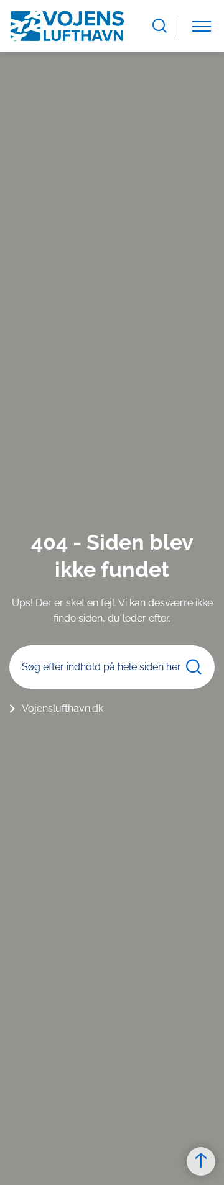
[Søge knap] (159, 26)
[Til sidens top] (201, 1161)
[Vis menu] (202, 26)
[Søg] (194, 666)
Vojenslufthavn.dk (62, 708)
